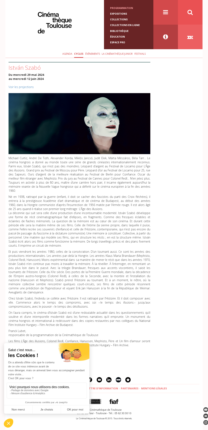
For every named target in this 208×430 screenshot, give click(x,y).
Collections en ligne (125, 25)
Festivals (140, 54)
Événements (92, 54)
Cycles (78, 54)
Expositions (118, 13)
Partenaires (129, 388)
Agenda (67, 54)
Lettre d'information (102, 388)
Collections (119, 19)
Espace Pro (117, 42)
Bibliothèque (119, 31)
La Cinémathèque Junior (117, 54)
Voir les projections (21, 87)
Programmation (121, 8)
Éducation (117, 36)
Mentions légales (154, 388)
